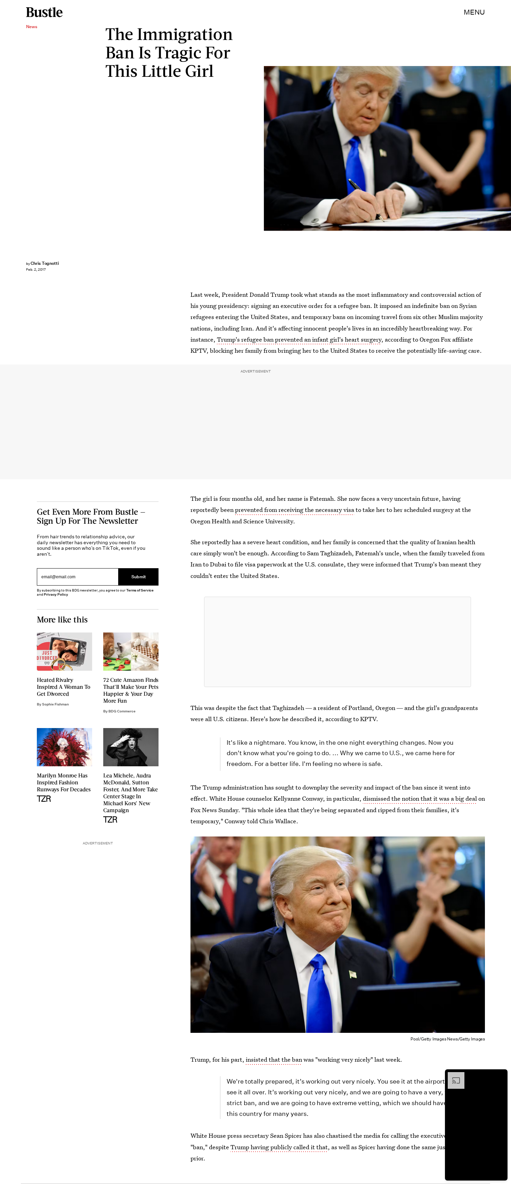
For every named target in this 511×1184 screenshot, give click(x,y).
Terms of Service (140, 590)
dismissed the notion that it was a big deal (420, 798)
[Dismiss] (499, 1075)
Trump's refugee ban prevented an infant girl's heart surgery (299, 339)
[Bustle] (44, 12)
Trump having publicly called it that (279, 1147)
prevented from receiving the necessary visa (294, 510)
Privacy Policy (56, 594)
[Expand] (452, 1075)
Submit (138, 577)
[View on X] (337, 642)
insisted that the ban (274, 1059)
